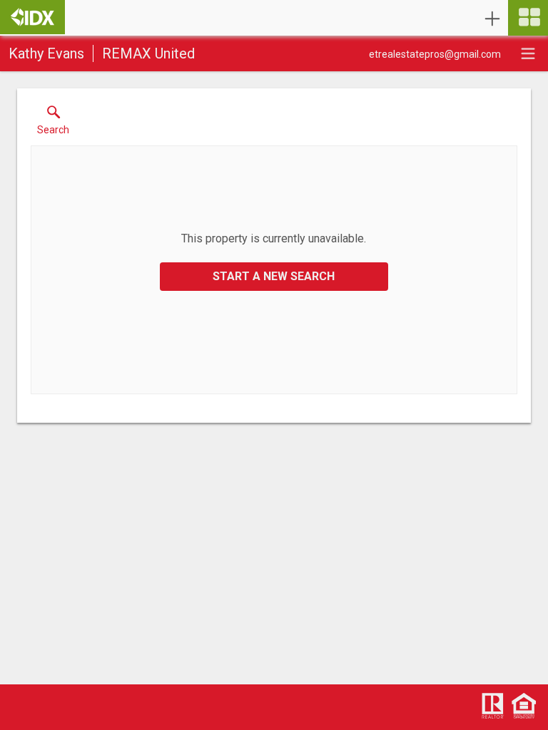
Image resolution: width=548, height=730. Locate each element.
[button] (53, 123)
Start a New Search (274, 276)
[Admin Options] (492, 18)
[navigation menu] (528, 18)
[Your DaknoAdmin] (32, 17)
